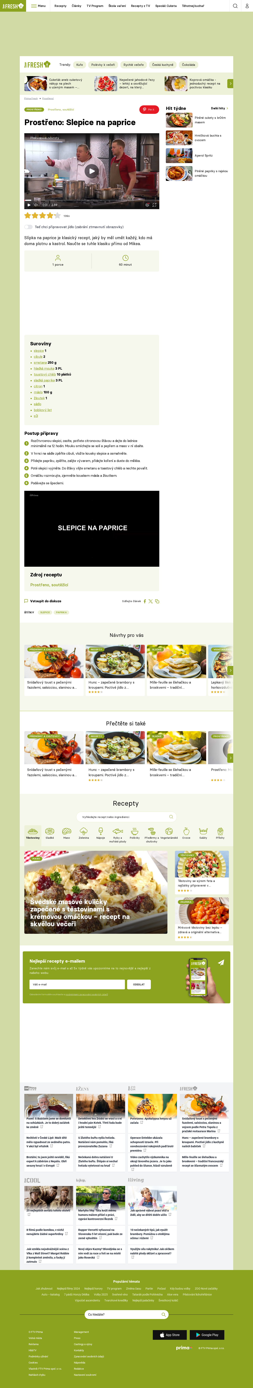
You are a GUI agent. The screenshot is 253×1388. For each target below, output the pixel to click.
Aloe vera (172, 1294)
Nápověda (79, 1362)
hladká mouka (44, 368)
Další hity (218, 108)
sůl (36, 416)
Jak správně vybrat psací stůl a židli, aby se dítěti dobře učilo (149, 1212)
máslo (38, 392)
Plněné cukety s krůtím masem (210, 120)
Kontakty (79, 1350)
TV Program (95, 6)
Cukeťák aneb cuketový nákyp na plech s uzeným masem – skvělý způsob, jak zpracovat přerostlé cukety (65, 89)
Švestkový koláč (168, 1300)
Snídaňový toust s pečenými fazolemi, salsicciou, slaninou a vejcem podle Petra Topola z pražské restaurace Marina (50, 685)
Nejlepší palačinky (143, 1300)
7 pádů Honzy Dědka (76, 1294)
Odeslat (139, 984)
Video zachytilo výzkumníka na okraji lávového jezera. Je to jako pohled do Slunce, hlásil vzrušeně (151, 1161)
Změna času (133, 1288)
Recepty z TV (140, 6)
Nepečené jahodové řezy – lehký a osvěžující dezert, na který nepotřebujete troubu (137, 85)
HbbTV (32, 1350)
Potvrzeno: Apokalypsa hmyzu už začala (151, 1120)
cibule (38, 356)
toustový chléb (45, 374)
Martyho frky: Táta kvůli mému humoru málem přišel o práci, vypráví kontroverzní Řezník (97, 1215)
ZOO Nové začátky (206, 1288)
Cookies (33, 1362)
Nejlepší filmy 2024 (68, 1288)
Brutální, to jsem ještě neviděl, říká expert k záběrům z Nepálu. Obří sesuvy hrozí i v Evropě (48, 1161)
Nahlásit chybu (37, 1374)
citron (38, 386)
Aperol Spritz (204, 155)
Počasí (161, 1288)
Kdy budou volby (180, 1288)
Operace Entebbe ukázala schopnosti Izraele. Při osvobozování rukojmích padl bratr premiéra (152, 1144)
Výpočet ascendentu (87, 1300)
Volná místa (35, 1338)
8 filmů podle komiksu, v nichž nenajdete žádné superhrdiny (45, 1232)
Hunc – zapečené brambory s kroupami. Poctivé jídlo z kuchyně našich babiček (111, 685)
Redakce (79, 1368)
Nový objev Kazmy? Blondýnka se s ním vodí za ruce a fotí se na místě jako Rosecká (100, 1253)
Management (81, 1331)
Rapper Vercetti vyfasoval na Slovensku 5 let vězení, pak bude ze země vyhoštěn (100, 1234)
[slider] (91, 200)
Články (76, 6)
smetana (40, 362)
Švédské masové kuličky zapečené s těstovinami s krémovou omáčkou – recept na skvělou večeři (80, 913)
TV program (114, 1288)
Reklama (34, 1344)
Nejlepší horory (93, 1288)
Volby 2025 (101, 1294)
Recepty (61, 6)
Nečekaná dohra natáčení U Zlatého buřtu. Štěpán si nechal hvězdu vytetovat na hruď (98, 1161)
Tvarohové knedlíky (116, 1300)
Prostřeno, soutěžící (61, 109)
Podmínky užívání (38, 1356)
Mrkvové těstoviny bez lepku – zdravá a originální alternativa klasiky (200, 932)
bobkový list (43, 410)
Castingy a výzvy (83, 1344)
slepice (39, 350)
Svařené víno (120, 1294)
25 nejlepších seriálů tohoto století (48, 1210)
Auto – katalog (51, 1294)
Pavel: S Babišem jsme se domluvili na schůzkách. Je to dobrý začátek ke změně (48, 1123)
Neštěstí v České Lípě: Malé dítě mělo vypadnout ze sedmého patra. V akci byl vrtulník (48, 1142)
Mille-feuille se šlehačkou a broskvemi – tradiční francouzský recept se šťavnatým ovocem (170, 685)
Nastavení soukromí (85, 1374)
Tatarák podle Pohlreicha (147, 1294)
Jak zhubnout (44, 1288)
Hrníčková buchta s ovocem (208, 138)
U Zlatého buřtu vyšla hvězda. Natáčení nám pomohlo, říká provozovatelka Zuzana (96, 1142)
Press (77, 1338)
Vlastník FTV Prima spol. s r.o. (45, 1368)
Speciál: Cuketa (166, 6)
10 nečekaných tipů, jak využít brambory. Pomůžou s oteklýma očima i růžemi (150, 1234)
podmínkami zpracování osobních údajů (87, 994)
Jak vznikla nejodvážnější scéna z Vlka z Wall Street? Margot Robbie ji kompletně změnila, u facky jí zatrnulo (47, 1255)
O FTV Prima (36, 1331)
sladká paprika (44, 380)
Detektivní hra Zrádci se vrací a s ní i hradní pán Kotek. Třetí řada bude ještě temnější (100, 1123)
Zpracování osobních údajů (89, 1356)
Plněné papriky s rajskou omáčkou (211, 173)
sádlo (37, 404)
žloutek (39, 398)
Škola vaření (117, 6)
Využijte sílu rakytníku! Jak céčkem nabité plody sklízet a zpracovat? (152, 1251)
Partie (149, 1288)
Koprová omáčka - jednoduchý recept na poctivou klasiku (205, 83)
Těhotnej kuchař (193, 6)
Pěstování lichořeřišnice (197, 1294)
